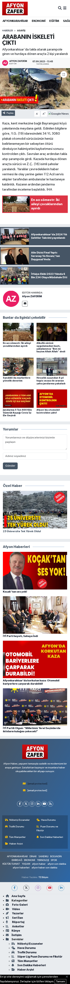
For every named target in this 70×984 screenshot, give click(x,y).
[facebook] (15, 888)
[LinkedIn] (38, 804)
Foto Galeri (20, 904)
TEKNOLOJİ (43, 860)
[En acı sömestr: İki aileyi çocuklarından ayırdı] (18, 331)
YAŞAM (26, 864)
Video (16, 909)
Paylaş (10, 113)
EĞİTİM (54, 21)
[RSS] (50, 804)
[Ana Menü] (64, 8)
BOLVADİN (56, 856)
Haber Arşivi (16, 843)
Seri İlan (17, 917)
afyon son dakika (57, 864)
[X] (26, 804)
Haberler (7, 30)
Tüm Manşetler (17, 837)
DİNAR (33, 856)
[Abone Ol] (58, 113)
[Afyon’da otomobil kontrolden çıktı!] (52, 398)
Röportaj (18, 922)
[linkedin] (61, 888)
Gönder (10, 465)
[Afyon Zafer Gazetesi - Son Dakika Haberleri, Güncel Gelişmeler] (15, 8)
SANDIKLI (43, 856)
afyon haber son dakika (44, 867)
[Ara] (60, 8)
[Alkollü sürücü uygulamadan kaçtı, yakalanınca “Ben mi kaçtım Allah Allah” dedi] (52, 331)
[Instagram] (32, 804)
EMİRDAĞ (17, 860)
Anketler (18, 926)
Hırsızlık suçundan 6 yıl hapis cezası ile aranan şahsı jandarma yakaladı (51, 381)
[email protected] (37, 783)
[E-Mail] (25, 304)
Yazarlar (18, 913)
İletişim (17, 935)
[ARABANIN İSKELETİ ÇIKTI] (35, 88)
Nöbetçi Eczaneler (19, 820)
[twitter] (26, 888)
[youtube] (49, 888)
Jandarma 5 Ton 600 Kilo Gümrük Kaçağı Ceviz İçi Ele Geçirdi (17, 413)
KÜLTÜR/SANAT (11, 864)
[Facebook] (20, 804)
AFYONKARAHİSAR (15, 21)
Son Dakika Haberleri (51, 837)
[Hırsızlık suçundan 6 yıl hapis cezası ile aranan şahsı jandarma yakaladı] (52, 366)
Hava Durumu (48, 820)
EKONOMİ (38, 21)
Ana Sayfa (18, 896)
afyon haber (39, 864)
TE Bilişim (43, 877)
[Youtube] (44, 804)
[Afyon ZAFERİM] (11, 298)
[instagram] (38, 888)
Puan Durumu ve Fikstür (47, 828)
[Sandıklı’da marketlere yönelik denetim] (18, 366)
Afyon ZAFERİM (32, 296)
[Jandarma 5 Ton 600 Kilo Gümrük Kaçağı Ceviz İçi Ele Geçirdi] (18, 398)
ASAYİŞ (21, 30)
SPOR (54, 860)
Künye (16, 930)
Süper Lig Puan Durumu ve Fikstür (39, 956)
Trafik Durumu (16, 826)
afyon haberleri (21, 867)
